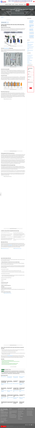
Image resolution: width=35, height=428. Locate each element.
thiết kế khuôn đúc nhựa (4, 373)
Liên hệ (25, 4)
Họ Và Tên (29, 71)
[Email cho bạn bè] (13, 366)
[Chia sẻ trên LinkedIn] (15, 366)
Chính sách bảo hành (29, 413)
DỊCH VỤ (13, 4)
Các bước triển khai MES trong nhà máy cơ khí (31, 30)
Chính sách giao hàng (29, 412)
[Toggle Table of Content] (7, 22)
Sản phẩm (16, 4)
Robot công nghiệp (29, 60)
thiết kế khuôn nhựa (10, 373)
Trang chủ (6, 4)
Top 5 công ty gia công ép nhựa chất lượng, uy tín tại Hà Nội (31, 25)
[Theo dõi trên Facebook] (1, 421)
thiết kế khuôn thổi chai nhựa (16, 373)
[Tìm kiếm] (33, 1)
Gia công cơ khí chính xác (30, 46)
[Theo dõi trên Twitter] (3, 421)
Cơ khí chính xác (29, 56)
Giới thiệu (10, 4)
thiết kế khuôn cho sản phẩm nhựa (20, 372)
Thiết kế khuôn (16, 8)
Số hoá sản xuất (21, 4)
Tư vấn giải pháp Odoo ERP (30, 50)
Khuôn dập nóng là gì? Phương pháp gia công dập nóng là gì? (10, 363)
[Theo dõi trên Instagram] (2, 421)
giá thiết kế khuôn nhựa (5, 372)
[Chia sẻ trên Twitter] (11, 366)
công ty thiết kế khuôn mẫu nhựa (14, 371)
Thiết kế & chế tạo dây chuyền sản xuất (30, 45)
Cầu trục (19, 417)
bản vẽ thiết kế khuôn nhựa (8, 371)
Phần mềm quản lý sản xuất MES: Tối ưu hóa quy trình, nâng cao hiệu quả (31, 36)
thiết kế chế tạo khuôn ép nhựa (12, 372)
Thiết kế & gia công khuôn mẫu (30, 42)
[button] (0, 194)
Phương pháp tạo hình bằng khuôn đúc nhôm (8, 360)
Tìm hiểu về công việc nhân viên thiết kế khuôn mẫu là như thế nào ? (11, 361)
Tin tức (28, 4)
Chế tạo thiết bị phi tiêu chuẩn (30, 48)
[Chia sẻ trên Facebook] (10, 366)
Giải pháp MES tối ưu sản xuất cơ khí (31, 32)
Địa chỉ (28, 79)
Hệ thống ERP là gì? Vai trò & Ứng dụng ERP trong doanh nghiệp (31, 21)
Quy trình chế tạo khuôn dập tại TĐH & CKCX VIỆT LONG (9, 364)
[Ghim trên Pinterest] (14, 366)
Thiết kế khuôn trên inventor (5, 362)
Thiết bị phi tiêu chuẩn (20, 413)
